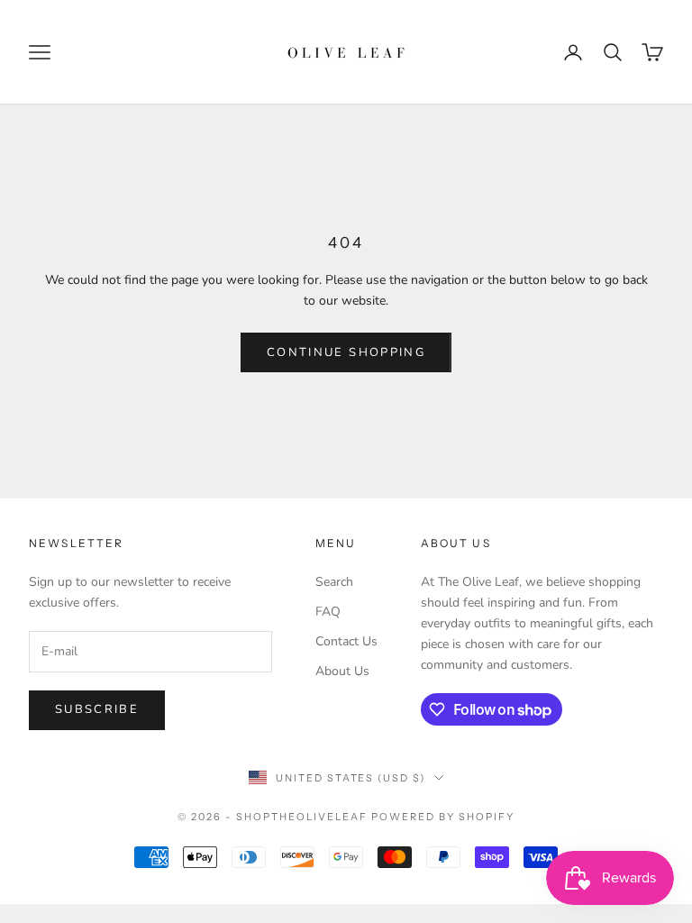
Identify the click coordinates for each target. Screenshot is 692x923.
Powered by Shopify (442, 816)
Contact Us (346, 641)
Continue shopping (346, 352)
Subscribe (97, 709)
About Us (342, 671)
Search (334, 581)
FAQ (328, 611)
